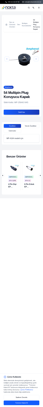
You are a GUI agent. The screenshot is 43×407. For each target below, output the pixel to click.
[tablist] (21, 126)
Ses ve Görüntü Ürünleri (12, 24)
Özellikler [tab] (12, 126)
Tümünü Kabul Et (21, 403)
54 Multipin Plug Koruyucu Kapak (36, 24)
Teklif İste (21, 112)
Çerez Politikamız (26, 390)
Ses (18, 24)
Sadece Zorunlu (21, 397)
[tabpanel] (21, 138)
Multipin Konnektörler (26, 24)
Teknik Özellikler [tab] (30, 126)
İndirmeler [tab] (12, 131)
